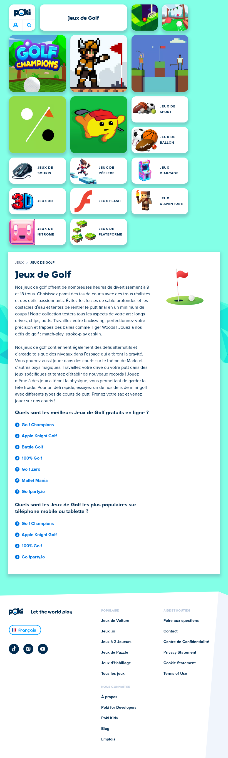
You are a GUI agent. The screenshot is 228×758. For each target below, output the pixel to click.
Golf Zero (31, 469)
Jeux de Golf (42, 262)
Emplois (108, 739)
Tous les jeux (113, 674)
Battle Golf (32, 447)
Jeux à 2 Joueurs (116, 642)
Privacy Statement (179, 652)
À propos (109, 697)
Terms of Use (175, 674)
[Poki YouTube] (43, 649)
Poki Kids (109, 718)
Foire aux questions (181, 621)
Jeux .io (108, 631)
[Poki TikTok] (14, 649)
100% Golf (32, 458)
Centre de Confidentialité (186, 642)
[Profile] (15, 25)
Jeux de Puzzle (114, 652)
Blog (105, 729)
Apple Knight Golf (39, 436)
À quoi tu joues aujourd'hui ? (28, 25)
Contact (170, 631)
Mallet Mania (35, 480)
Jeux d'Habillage (116, 663)
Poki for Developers (119, 708)
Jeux (19, 262)
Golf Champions (38, 425)
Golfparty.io (33, 491)
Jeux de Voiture (115, 621)
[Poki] (22, 12)
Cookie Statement (179, 663)
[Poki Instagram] (28, 649)
